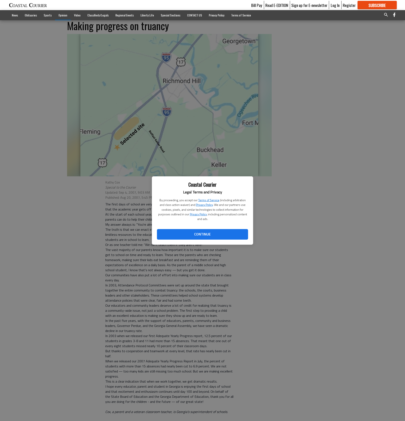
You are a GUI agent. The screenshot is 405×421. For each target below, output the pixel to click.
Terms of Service (208, 200)
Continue (202, 234)
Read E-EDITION (276, 5)
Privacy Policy (204, 204)
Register (349, 5)
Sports (48, 15)
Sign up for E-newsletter (309, 5)
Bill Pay (256, 5)
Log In (335, 5)
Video (77, 15)
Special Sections (170, 15)
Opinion (62, 15)
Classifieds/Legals (98, 15)
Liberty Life (147, 15)
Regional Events (124, 15)
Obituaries (31, 15)
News (15, 15)
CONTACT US (194, 15)
